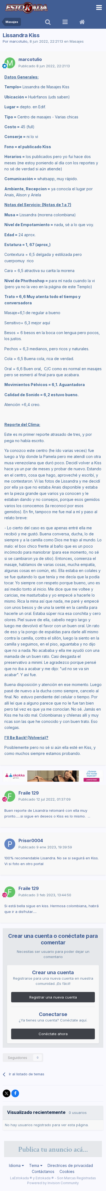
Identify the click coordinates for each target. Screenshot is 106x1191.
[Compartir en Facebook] (15, 1093)
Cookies (67, 1171)
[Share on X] (6, 1093)
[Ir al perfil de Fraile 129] (9, 796)
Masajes (77, 41)
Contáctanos (43, 1171)
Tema (34, 1165)
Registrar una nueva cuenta (53, 997)
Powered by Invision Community (53, 1183)
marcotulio (18, 41)
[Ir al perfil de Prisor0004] (9, 844)
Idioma (15, 1165)
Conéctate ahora (53, 1034)
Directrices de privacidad (70, 1165)
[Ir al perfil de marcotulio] (9, 62)
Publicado (44, 66)
